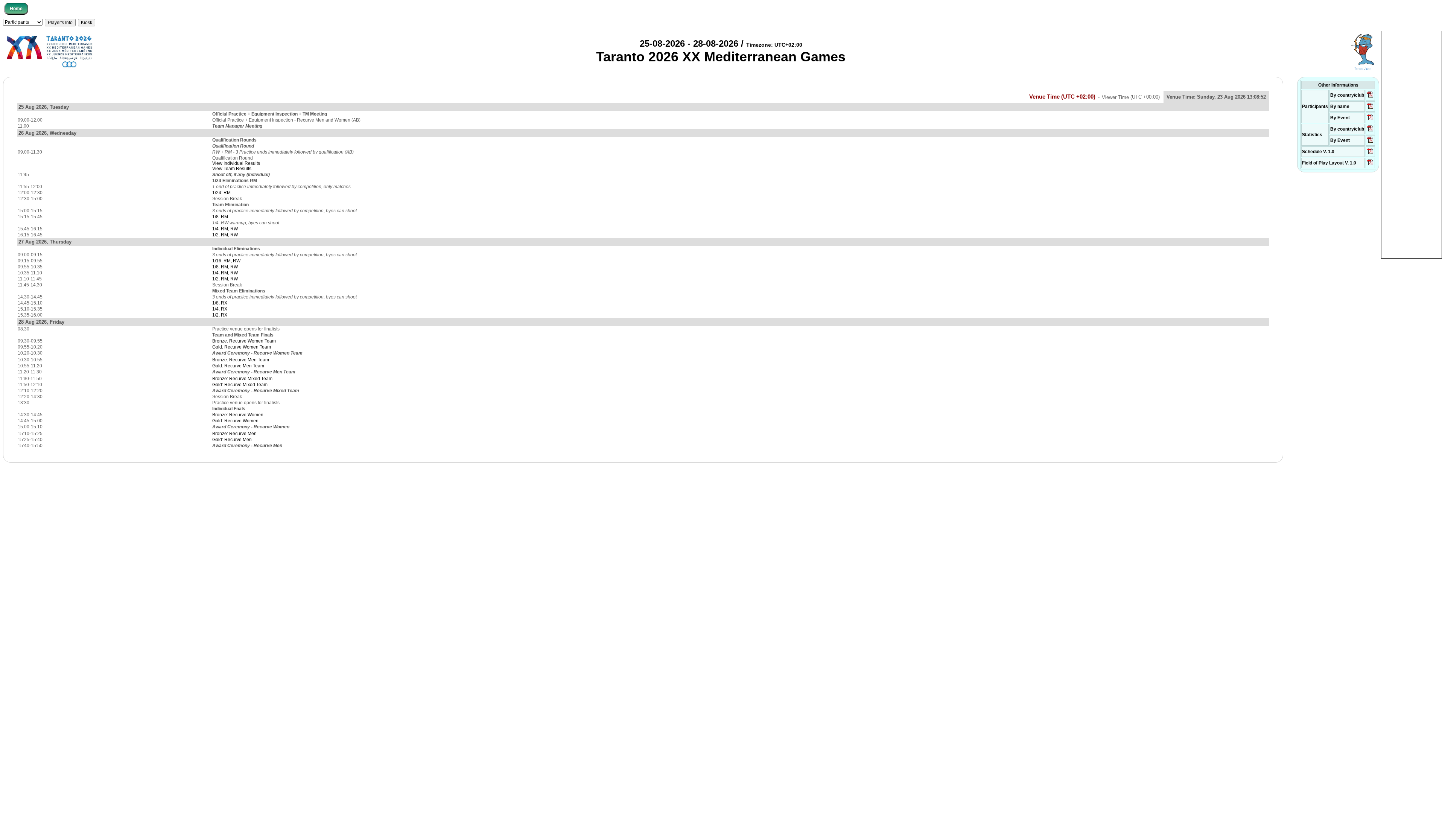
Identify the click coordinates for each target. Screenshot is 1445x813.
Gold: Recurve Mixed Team (240, 384)
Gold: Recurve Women (235, 420)
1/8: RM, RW (225, 266)
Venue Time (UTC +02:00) (1062, 97)
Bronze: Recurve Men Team (240, 359)
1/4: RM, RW (225, 228)
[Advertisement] (1411, 144)
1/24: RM (221, 192)
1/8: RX (219, 303)
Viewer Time (1131, 97)
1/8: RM (220, 216)
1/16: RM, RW (226, 260)
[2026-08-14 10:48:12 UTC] (1370, 97)
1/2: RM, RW (225, 235)
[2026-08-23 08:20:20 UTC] (1370, 164)
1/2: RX (219, 315)
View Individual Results (236, 163)
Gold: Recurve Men (232, 439)
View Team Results (231, 168)
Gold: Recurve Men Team (238, 365)
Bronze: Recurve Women (237, 414)
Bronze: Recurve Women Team (244, 341)
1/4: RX (219, 309)
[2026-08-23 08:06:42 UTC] (1370, 153)
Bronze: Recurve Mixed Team (242, 378)
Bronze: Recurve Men (234, 433)
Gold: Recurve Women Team (241, 347)
